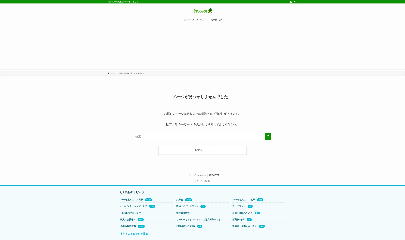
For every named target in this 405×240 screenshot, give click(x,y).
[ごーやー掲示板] (202, 10)
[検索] (295, 1)
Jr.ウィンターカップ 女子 (133, 206)
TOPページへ (202, 150)
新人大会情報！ (128, 219)
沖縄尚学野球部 (128, 226)
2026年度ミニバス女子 (243, 199)
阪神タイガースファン (187, 206)
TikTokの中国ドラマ (130, 213)
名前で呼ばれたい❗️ (242, 213)
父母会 (179, 199)
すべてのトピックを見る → (135, 233)
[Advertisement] (202, 47)
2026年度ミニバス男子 (131, 199)
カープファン (239, 206)
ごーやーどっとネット (195, 175)
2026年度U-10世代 (185, 226)
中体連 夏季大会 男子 (244, 226)
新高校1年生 (238, 219)
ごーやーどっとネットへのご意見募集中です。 (199, 219)
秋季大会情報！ (184, 213)
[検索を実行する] (268, 136)
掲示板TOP (214, 175)
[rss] (291, 1)
